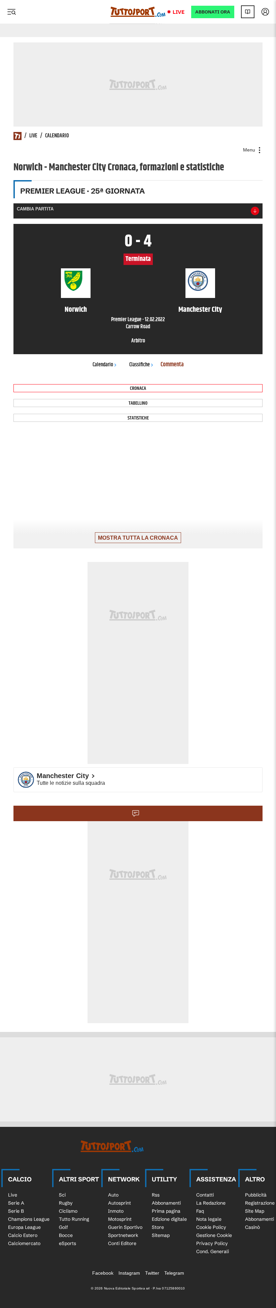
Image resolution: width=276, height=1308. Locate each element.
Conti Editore (122, 1243)
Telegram (174, 1273)
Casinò (252, 1227)
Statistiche (138, 418)
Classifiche (139, 365)
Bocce (66, 1235)
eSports (67, 1243)
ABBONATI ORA (212, 12)
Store (158, 1227)
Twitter (152, 1273)
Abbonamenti (166, 1203)
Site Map (254, 1211)
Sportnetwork (123, 1235)
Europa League (24, 1227)
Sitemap (161, 1235)
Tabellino (138, 403)
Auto (113, 1195)
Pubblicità (256, 1195)
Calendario (57, 136)
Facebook (102, 1273)
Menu (249, 150)
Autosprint (119, 1203)
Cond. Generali (212, 1251)
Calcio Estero (22, 1235)
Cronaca (138, 388)
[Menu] (11, 11)
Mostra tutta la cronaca (138, 538)
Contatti (205, 1195)
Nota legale (208, 1219)
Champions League (28, 1219)
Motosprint (120, 1219)
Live (178, 11)
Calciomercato (24, 1243)
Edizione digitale (169, 1219)
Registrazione (260, 1203)
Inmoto (116, 1211)
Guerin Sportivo (125, 1227)
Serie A (16, 1203)
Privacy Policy (212, 1243)
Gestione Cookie (214, 1235)
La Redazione (211, 1203)
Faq (200, 1211)
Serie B (16, 1211)
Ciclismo (68, 1211)
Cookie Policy (211, 1227)
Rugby (66, 1203)
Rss (156, 1195)
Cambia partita (35, 208)
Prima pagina (166, 1211)
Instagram (129, 1273)
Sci (62, 1195)
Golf (63, 1227)
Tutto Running (74, 1219)
